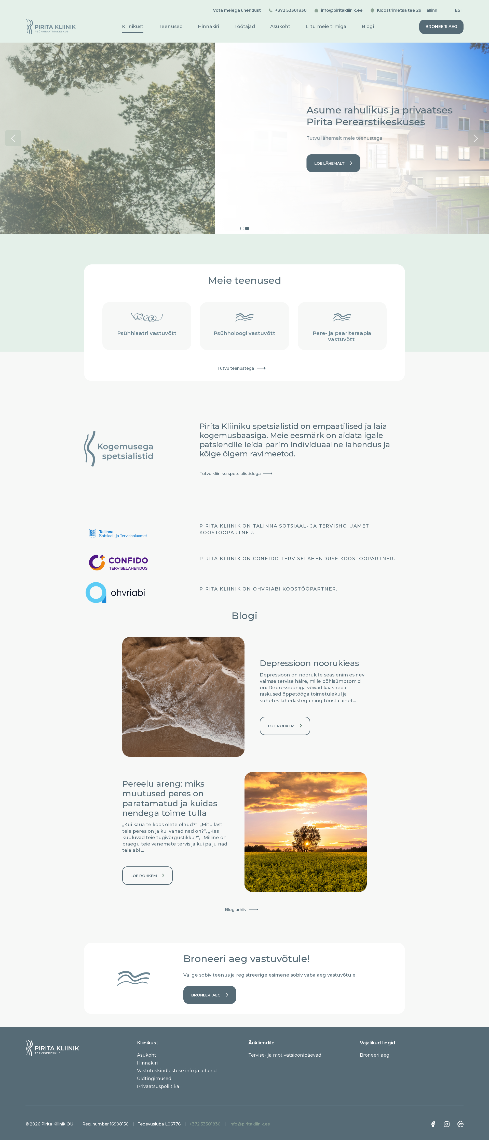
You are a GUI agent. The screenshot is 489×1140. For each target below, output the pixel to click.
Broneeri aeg (441, 26)
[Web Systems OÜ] (460, 1124)
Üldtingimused (154, 1078)
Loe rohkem (281, 725)
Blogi (368, 26)
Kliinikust (132, 26)
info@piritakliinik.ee (342, 10)
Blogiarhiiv (236, 909)
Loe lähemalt (115, 163)
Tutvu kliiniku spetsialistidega (230, 473)
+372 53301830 (291, 10)
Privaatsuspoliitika (158, 1086)
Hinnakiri (208, 26)
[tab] (242, 228)
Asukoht (280, 26)
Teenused (171, 26)
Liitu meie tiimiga (326, 26)
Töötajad (244, 26)
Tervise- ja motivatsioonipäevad (284, 1055)
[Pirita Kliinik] (50, 32)
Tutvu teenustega (235, 368)
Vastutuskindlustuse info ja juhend (177, 1070)
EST (459, 10)
